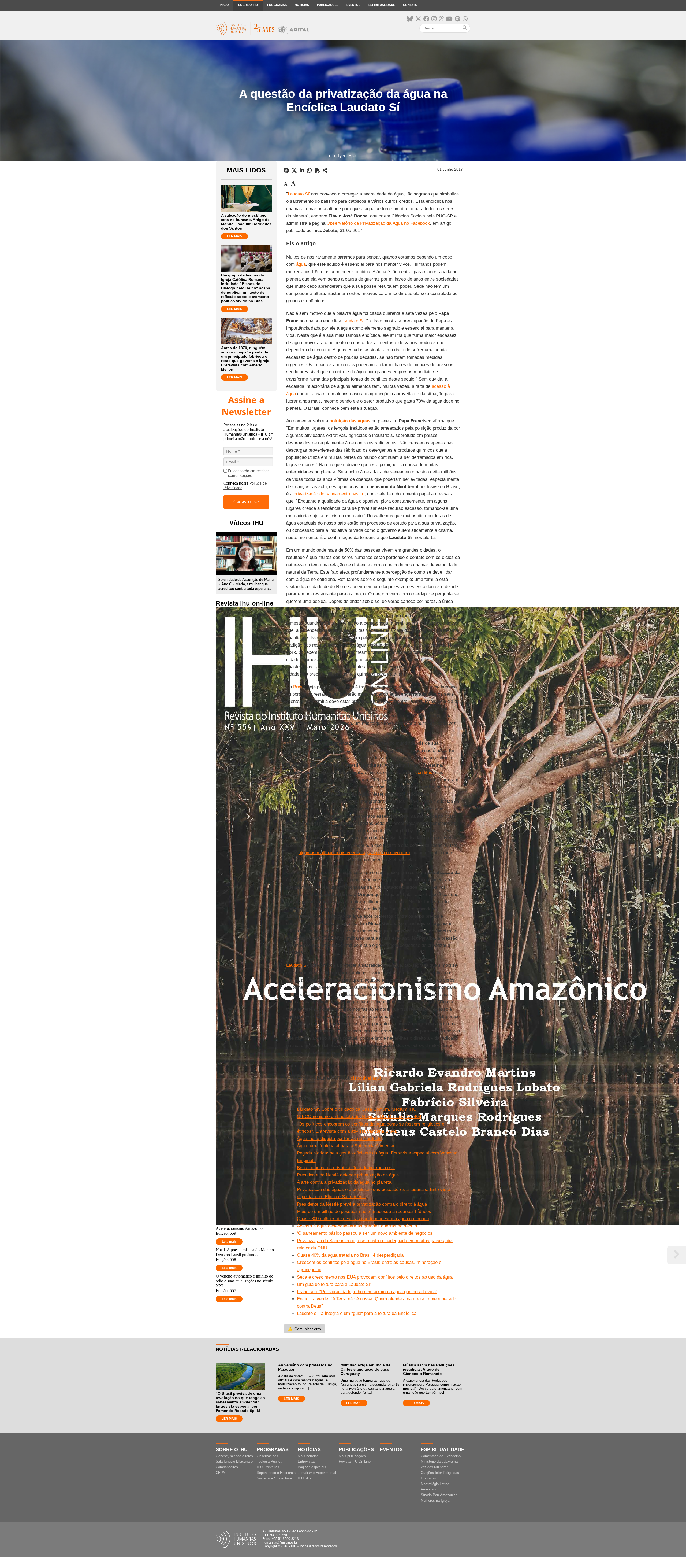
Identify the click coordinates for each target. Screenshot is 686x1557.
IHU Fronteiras (268, 1467)
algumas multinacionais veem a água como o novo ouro (354, 852)
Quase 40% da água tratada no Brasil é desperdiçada (350, 1255)
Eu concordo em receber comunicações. (248, 473)
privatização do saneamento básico (329, 493)
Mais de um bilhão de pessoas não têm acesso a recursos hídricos (364, 1211)
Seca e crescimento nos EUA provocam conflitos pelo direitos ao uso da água (375, 1277)
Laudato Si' (299, 194)
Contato (410, 4)
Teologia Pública (269, 1461)
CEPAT (221, 1473)
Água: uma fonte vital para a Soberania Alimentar (346, 1145)
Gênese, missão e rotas (234, 1456)
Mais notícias (308, 1456)
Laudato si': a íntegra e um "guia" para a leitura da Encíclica (356, 1313)
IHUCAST (305, 1478)
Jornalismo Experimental (317, 1473)
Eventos (353, 4)
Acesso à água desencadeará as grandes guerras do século (357, 1225)
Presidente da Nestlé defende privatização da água (348, 1175)
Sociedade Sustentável (275, 1478)
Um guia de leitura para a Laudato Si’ (334, 1284)
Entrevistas (306, 1461)
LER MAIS (234, 236)
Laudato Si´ (353, 320)
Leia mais (229, 1242)
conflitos (423, 772)
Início (224, 4)
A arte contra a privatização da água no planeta (344, 1182)
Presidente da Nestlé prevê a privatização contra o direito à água (362, 1204)
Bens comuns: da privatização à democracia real (346, 1167)
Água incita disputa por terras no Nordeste (339, 1138)
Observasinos (267, 1456)
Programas (277, 4)
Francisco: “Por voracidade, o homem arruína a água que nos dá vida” (367, 1291)
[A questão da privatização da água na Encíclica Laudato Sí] (325, 171)
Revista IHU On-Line (355, 1461)
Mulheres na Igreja (435, 1501)
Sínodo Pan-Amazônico (439, 1495)
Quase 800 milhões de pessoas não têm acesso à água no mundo (363, 1218)
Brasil (299, 686)
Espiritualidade (381, 4)
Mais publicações (352, 1456)
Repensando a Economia (276, 1473)
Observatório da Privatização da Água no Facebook (378, 223)
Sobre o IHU (248, 4)
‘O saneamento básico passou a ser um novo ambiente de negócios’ (365, 1233)
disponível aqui (366, 1078)
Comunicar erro (304, 1329)
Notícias (302, 4)
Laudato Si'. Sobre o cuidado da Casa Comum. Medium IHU (356, 1109)
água (301, 264)
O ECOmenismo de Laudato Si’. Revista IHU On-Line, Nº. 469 (359, 1116)
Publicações (327, 4)
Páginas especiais (312, 1467)
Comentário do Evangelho (441, 1456)
